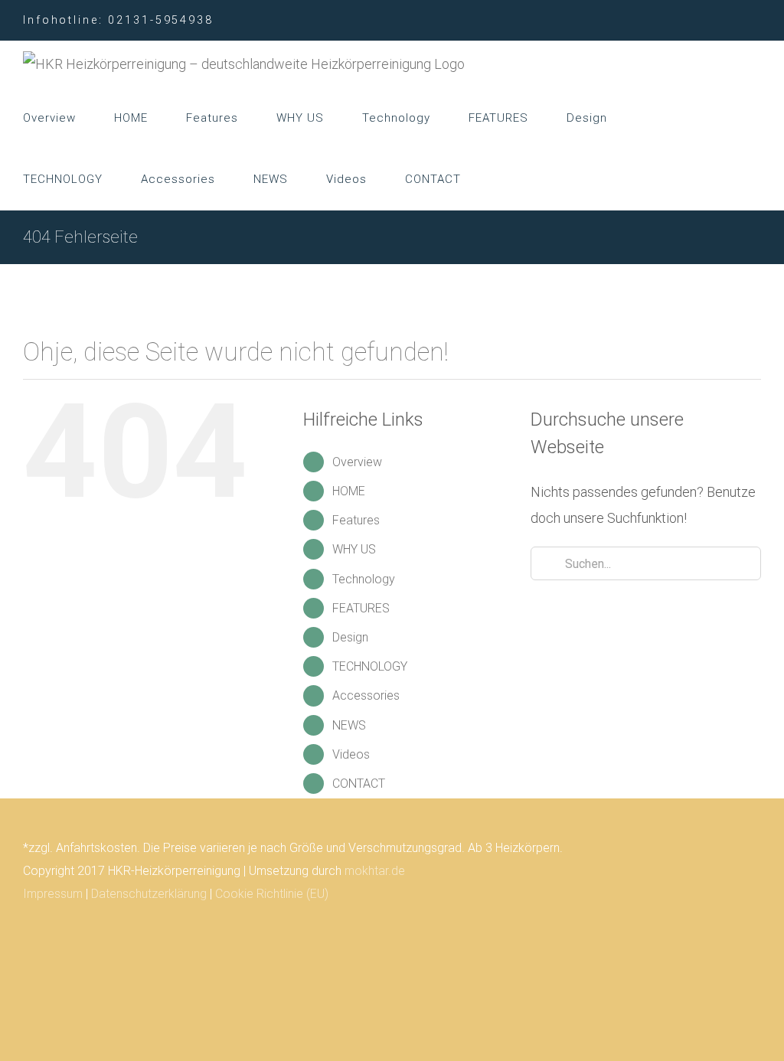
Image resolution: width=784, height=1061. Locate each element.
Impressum (53, 893)
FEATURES (361, 608)
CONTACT (358, 783)
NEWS (349, 725)
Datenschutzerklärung (149, 893)
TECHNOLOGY (369, 666)
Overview (357, 462)
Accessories (366, 695)
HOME (348, 491)
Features (356, 520)
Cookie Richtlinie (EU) (271, 893)
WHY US (354, 549)
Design (350, 637)
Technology (363, 579)
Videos (351, 754)
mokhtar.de (375, 870)
